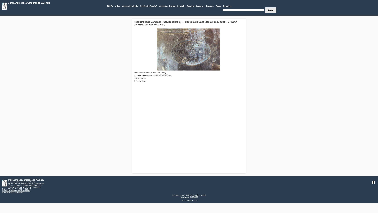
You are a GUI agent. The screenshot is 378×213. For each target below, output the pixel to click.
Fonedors (210, 6)
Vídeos (218, 6)
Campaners (200, 6)
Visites (117, 6)
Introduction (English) (167, 6)
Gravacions (227, 6)
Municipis (190, 6)
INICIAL (110, 6)
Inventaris (181, 6)
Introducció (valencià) (130, 6)
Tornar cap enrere (140, 81)
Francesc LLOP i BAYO (15, 192)
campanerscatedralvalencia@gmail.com (16, 191)
